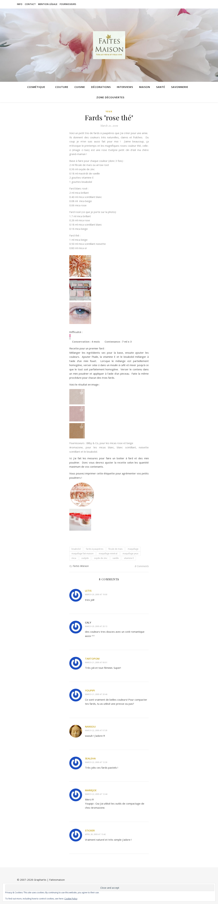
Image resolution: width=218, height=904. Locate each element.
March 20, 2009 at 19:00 (96, 594)
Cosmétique (36, 87)
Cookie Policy (70, 898)
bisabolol (76, 548)
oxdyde (85, 558)
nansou (90, 726)
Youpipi (90, 690)
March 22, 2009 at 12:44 (96, 794)
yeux (109, 111)
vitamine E (129, 558)
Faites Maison (81, 566)
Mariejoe (91, 790)
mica (74, 558)
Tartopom (92, 658)
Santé (160, 87)
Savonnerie (179, 87)
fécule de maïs (115, 548)
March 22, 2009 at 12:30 (96, 762)
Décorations (101, 87)
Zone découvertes (110, 97)
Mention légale (47, 4)
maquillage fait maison (83, 553)
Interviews (125, 87)
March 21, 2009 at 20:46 (96, 694)
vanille (116, 558)
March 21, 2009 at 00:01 (96, 662)
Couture (61, 87)
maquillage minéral (108, 553)
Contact (30, 4)
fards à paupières (94, 548)
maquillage (133, 548)
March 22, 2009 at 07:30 (96, 730)
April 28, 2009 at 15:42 (95, 834)
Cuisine (79, 87)
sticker (90, 830)
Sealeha (90, 758)
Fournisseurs (68, 4)
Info (19, 4)
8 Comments (142, 566)
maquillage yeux (130, 553)
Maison (144, 87)
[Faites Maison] (109, 45)
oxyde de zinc (100, 558)
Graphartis (40, 879)
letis (88, 590)
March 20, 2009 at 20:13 (96, 626)
